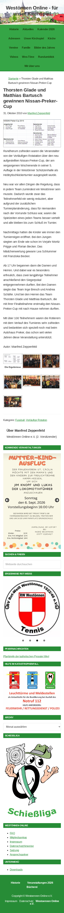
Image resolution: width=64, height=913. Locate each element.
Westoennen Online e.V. (38, 895)
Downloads (16, 869)
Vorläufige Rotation (36, 420)
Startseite (13, 78)
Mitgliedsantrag (18, 837)
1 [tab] (23, 640)
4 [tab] (44, 640)
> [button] (56, 500)
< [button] (7, 500)
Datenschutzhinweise (22, 846)
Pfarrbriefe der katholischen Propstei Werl (26, 656)
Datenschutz (26, 901)
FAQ (12, 833)
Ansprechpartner (19, 854)
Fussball (20, 420)
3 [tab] (37, 640)
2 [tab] (30, 640)
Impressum (16, 841)
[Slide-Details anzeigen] (32, 501)
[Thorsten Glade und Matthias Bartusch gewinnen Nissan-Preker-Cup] (32, 146)
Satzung (14, 850)
